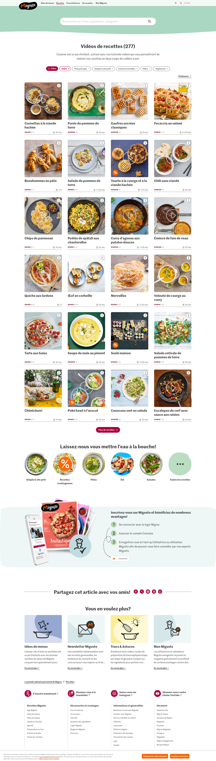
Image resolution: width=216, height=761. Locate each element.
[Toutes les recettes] (180, 468)
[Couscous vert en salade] (129, 396)
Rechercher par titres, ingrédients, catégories (108, 21)
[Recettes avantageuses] (64, 468)
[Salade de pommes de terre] (86, 166)
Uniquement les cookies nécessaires (155, 756)
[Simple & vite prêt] (36, 468)
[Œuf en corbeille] (86, 281)
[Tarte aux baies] (43, 339)
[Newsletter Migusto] (86, 642)
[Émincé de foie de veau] (172, 224)
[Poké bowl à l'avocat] (86, 396)
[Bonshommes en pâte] (43, 166)
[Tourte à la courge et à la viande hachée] (129, 166)
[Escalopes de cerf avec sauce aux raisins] (172, 396)
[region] (108, 756)
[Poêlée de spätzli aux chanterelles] (86, 224)
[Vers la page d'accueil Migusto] (28, 4)
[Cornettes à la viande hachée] (43, 109)
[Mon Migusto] (172, 642)
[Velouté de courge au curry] (172, 281)
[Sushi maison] (129, 339)
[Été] (122, 468)
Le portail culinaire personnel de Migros (43, 682)
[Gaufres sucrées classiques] (129, 109)
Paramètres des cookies (123, 737)
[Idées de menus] (43, 642)
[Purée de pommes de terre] (86, 109)
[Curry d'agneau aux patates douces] (129, 224)
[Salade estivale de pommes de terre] (172, 339)
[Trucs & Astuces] (129, 642)
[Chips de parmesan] (43, 224)
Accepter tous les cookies (179, 756)
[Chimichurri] (43, 396)
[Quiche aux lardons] (43, 281)
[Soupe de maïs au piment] (86, 339)
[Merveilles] (129, 281)
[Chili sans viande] (172, 166)
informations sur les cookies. (49, 759)
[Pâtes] (93, 468)
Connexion (187, 3)
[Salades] (151, 468)
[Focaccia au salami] (172, 109)
